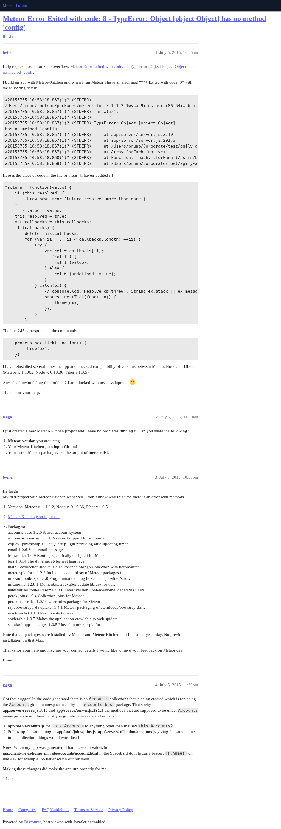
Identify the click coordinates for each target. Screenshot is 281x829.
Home (8, 810)
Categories (27, 810)
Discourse (32, 822)
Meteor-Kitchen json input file (34, 516)
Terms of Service (88, 810)
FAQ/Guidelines (55, 810)
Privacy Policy (120, 810)
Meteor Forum (15, 5)
